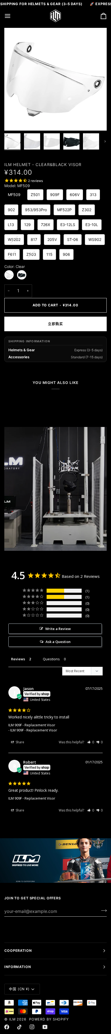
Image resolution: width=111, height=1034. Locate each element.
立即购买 (55, 324)
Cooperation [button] (18, 951)
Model (17, 186)
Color (14, 267)
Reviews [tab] (18, 659)
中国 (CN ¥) (19, 989)
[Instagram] (32, 1027)
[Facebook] (6, 1027)
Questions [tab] (51, 659)
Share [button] (19, 742)
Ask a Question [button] (58, 641)
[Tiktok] (19, 1027)
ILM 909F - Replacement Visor (31, 725)
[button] (91, 742)
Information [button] (17, 967)
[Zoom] (14, 120)
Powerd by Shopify (49, 1019)
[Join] (102, 910)
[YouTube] (45, 1027)
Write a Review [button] (58, 628)
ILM (12, 1019)
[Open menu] (12, 16)
